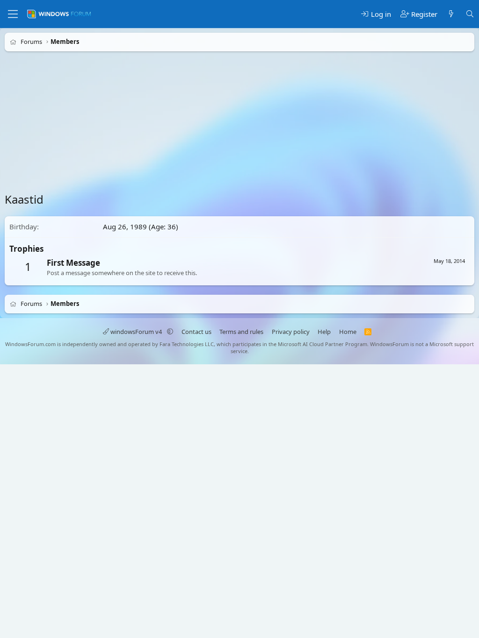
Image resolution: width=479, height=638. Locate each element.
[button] (170, 331)
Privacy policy (291, 331)
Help (324, 331)
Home (347, 331)
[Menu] (13, 14)
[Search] (470, 14)
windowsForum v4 (136, 331)
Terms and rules (241, 331)
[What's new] (451, 14)
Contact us (196, 331)
